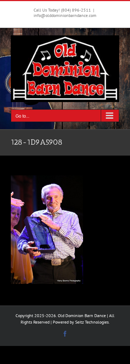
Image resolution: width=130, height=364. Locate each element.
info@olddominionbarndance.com (65, 15)
